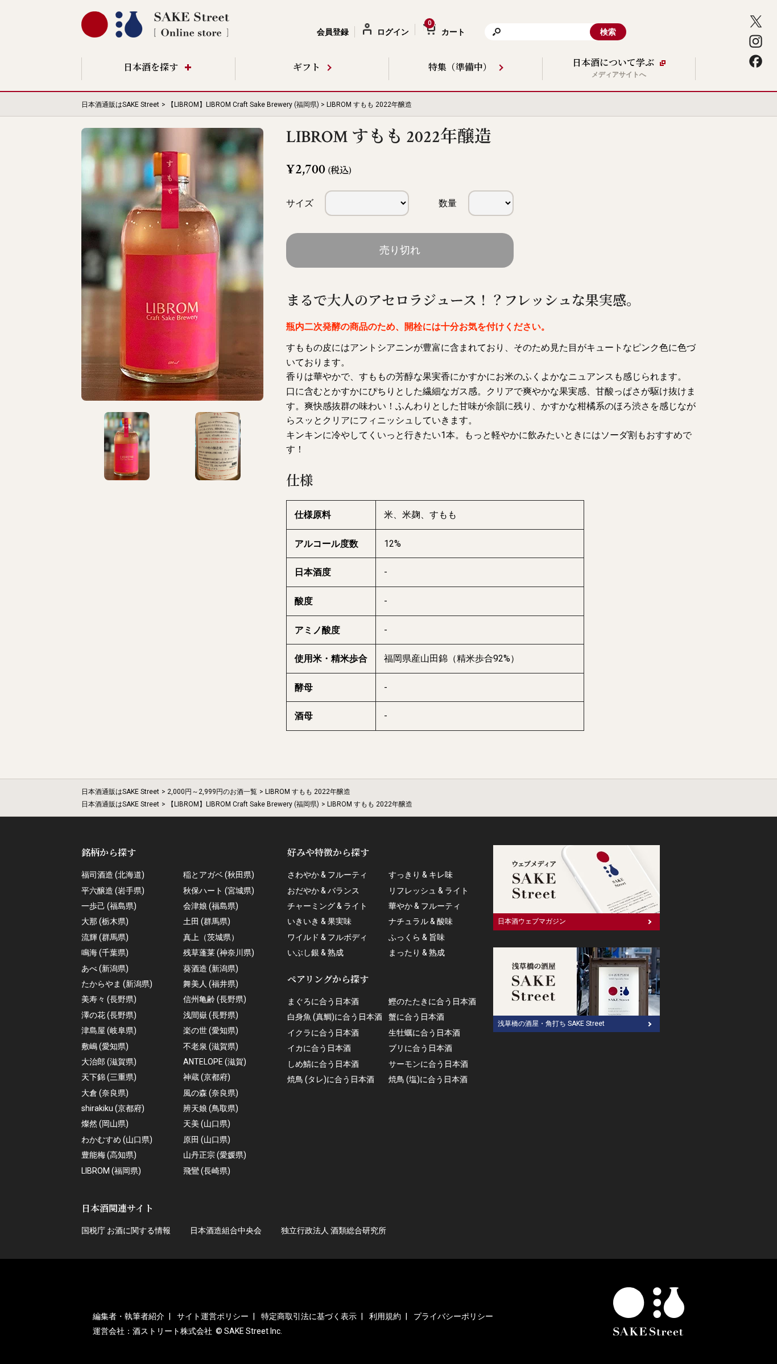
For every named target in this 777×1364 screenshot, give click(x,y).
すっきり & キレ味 (420, 874)
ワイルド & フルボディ (327, 937)
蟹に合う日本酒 (416, 1016)
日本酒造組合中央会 (226, 1230)
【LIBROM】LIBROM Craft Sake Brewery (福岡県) (243, 105)
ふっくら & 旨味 (416, 937)
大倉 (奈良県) (105, 1092)
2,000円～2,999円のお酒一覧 (212, 792)
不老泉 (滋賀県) (210, 1046)
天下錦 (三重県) (109, 1077)
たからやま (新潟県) (116, 983)
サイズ (299, 203)
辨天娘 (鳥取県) (210, 1108)
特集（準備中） (460, 68)
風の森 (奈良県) (210, 1092)
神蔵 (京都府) (206, 1077)
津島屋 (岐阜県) (109, 1030)
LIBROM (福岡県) (111, 1170)
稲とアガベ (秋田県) (218, 874)
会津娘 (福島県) (210, 905)
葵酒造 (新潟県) (210, 968)
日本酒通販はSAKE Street (120, 105)
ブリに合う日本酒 (420, 1048)
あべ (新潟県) (105, 968)
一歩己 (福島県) (109, 905)
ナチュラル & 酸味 (420, 921)
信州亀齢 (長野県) (214, 999)
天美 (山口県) (206, 1123)
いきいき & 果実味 (319, 921)
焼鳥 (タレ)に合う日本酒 (330, 1079)
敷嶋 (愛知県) (105, 1046)
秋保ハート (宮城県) (218, 890)
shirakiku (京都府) (112, 1108)
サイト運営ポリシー (213, 1316)
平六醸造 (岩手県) (112, 890)
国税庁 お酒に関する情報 (126, 1230)
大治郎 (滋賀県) (109, 1061)
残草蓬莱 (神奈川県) (218, 952)
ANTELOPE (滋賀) (214, 1061)
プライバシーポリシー (453, 1316)
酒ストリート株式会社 (172, 1331)
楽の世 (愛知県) (210, 1030)
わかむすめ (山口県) (116, 1139)
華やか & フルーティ (424, 905)
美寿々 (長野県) (109, 999)
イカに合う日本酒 (319, 1048)
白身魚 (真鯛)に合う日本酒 (334, 1016)
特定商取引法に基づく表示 (309, 1316)
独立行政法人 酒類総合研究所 (333, 1230)
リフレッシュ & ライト (428, 890)
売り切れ (399, 250)
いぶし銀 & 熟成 (315, 952)
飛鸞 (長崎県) (206, 1170)
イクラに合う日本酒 (323, 1032)
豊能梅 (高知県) (109, 1154)
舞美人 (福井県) (210, 983)
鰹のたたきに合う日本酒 (432, 1001)
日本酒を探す (150, 68)
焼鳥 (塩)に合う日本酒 (428, 1079)
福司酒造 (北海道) (112, 874)
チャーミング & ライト (327, 905)
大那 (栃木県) (105, 921)
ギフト (306, 68)
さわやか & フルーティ (327, 874)
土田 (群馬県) (206, 921)
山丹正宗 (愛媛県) (214, 1154)
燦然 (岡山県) (105, 1123)
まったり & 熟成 (416, 952)
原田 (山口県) (206, 1139)
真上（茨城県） (211, 937)
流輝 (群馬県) (105, 937)
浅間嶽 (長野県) (210, 1015)
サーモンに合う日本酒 (428, 1063)
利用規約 (385, 1316)
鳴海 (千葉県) (105, 952)
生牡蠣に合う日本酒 (424, 1032)
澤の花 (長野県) (109, 1015)
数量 (448, 203)
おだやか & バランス (323, 890)
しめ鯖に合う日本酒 (323, 1063)
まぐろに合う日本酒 (323, 1001)
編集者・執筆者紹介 (128, 1316)
